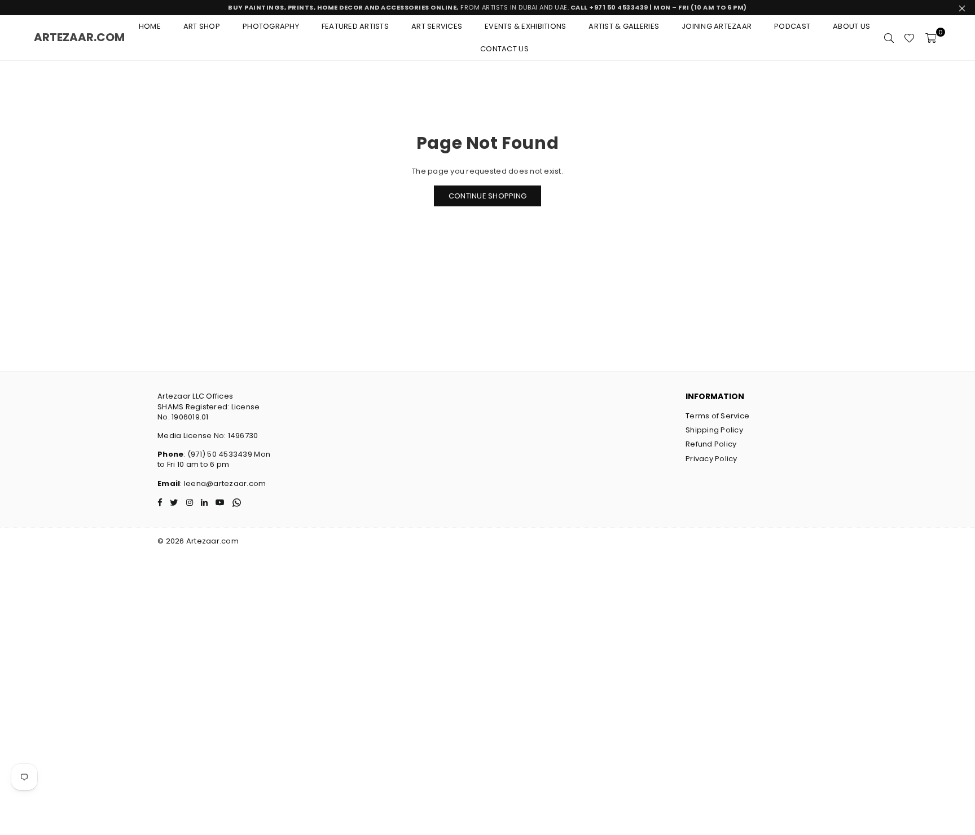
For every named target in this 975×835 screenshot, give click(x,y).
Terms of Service (717, 415)
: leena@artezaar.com (223, 483)
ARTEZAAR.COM (79, 37)
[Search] (889, 37)
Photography (271, 26)
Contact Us (504, 48)
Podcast (792, 26)
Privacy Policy (711, 458)
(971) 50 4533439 (219, 454)
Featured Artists (355, 26)
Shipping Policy (714, 430)
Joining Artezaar (717, 26)
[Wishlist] (909, 37)
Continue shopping (487, 196)
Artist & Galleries (623, 26)
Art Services (436, 26)
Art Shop (201, 26)
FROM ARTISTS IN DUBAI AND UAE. (487, 7)
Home (150, 26)
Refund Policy (711, 444)
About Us (851, 26)
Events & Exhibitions (525, 26)
